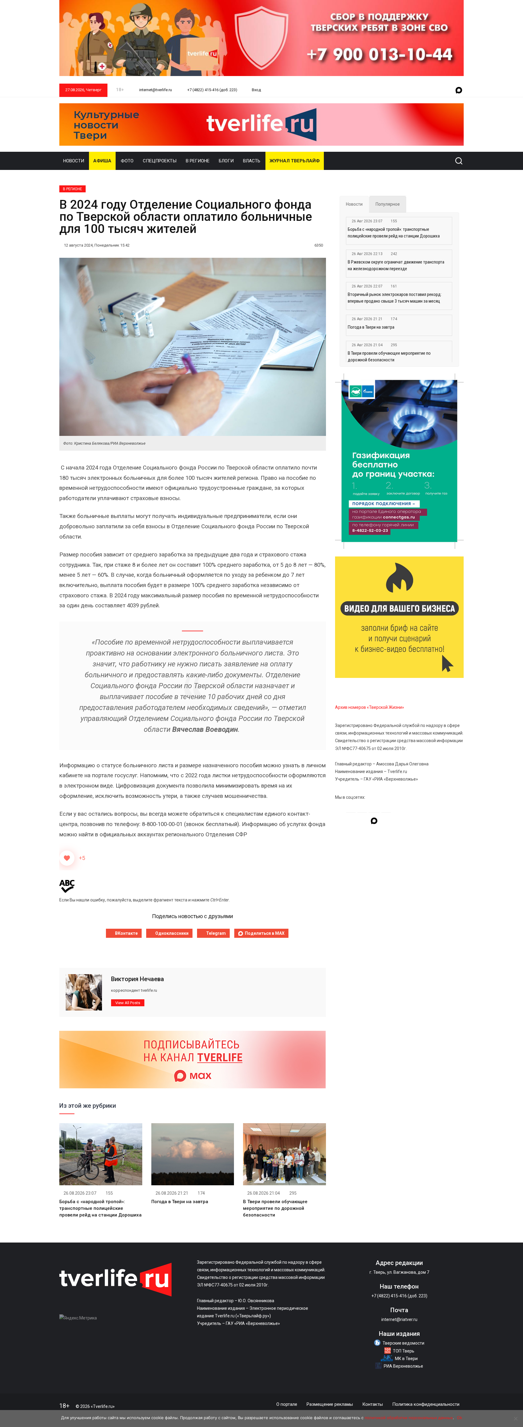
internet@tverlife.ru (155, 90)
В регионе (197, 161)
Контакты (372, 1404)
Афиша (102, 161)
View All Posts (127, 1003)
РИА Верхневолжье (403, 1366)
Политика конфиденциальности (425, 1404)
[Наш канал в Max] (459, 90)
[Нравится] (66, 858)
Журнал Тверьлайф (295, 161)
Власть (251, 161)
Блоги (226, 161)
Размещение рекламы (330, 1404)
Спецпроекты (159, 161)
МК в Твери (406, 1358)
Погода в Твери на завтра (179, 1201)
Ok (459, 1417)
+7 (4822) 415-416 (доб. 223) (211, 90)
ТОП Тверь (403, 1351)
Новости (73, 161)
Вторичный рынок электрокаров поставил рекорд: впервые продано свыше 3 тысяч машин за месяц (395, 298)
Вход (256, 90)
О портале (286, 1404)
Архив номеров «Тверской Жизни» (369, 707)
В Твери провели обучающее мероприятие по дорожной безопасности (275, 1208)
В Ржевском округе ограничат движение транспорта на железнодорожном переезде (396, 265)
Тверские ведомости (403, 1343)
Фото (127, 161)
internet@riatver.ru (399, 1319)
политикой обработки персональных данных (409, 1417)
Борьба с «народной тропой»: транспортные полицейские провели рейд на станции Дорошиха (100, 1208)
